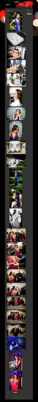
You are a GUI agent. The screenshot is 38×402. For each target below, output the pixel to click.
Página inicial (16, 394)
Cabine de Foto (10, 8)
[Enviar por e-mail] (14, 392)
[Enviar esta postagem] (13, 392)
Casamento (7, 8)
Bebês (25, 8)
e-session (13, 8)
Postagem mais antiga (23, 394)
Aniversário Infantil (17, 8)
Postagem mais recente (8, 394)
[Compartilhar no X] (15, 392)
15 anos (20, 8)
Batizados (27, 8)
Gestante (23, 8)
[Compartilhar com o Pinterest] (16, 392)
